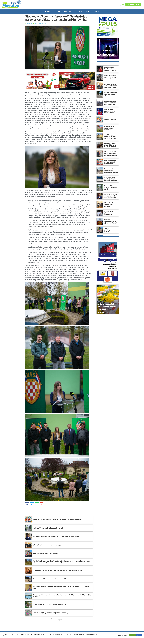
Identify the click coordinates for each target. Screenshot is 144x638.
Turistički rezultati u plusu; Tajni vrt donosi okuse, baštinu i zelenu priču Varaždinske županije (110, 138)
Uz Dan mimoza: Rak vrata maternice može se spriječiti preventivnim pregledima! (106, 309)
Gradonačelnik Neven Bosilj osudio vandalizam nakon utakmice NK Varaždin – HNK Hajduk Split (61, 587)
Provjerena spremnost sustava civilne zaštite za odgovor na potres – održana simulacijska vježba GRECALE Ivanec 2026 (110, 147)
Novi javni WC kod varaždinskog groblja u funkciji (48, 528)
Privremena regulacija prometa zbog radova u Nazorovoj (50, 613)
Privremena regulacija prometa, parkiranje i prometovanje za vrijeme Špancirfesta (58, 519)
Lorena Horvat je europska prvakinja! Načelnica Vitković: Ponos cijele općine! (109, 112)
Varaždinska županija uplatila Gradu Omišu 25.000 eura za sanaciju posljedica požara (110, 103)
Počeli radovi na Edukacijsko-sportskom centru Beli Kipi (50, 579)
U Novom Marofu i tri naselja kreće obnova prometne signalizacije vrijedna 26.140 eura (110, 154)
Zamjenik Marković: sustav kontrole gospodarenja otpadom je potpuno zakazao (57, 570)
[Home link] (11, 4)
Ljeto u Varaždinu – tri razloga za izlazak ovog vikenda (49, 604)
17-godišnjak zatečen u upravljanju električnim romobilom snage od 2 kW (110, 180)
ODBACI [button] (139, 635)
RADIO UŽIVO (133, 4)
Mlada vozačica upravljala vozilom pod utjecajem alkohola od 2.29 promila (110, 222)
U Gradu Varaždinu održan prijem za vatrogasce (47, 545)
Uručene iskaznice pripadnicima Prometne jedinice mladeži (110, 213)
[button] (27, 504)
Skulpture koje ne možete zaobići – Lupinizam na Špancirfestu (109, 129)
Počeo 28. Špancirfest (110, 120)
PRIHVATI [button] (132, 635)
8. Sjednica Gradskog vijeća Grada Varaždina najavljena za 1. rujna (110, 85)
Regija (99, 300)
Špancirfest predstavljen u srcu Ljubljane (45, 553)
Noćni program (105, 54)
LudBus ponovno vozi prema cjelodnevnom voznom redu (110, 77)
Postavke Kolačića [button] (123, 635)
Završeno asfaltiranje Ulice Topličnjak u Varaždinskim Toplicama (111, 170)
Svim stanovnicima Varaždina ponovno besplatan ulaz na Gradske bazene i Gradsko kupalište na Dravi (62, 596)
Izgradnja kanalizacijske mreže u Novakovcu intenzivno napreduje (110, 94)
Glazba (100, 51)
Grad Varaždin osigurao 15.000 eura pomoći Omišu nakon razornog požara (56, 536)
